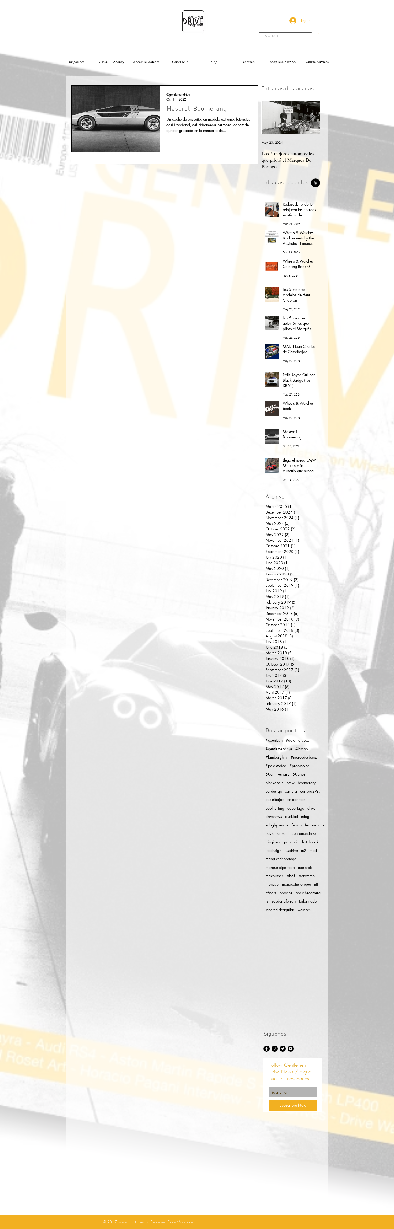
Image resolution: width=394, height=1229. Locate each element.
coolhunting (275, 808)
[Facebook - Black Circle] (266, 1049)
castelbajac (275, 799)
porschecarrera (308, 892)
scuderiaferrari (284, 901)
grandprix (291, 841)
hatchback (310, 841)
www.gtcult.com (131, 1221)
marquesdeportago (281, 858)
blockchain (274, 782)
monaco (272, 884)
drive (311, 808)
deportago (295, 808)
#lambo (301, 748)
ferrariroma (314, 825)
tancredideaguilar (280, 909)
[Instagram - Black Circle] (275, 1049)
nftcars (271, 892)
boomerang (307, 782)
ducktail (291, 816)
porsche (286, 892)
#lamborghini (277, 757)
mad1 (314, 850)
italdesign (273, 850)
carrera (291, 791)
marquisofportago (280, 867)
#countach (274, 740)
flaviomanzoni (277, 833)
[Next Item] (311, 117)
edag (305, 816)
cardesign (274, 791)
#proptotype (299, 765)
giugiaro (273, 841)
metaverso (306, 875)
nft (316, 884)
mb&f (290, 875)
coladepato (296, 799)
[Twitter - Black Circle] (283, 1049)
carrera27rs (310, 791)
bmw (291, 782)
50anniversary (277, 774)
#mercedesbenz (304, 757)
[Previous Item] (269, 117)
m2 (303, 850)
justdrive (291, 850)
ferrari (297, 825)
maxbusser (274, 875)
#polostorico (276, 765)
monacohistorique (296, 884)
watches (304, 909)
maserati (305, 867)
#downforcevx (297, 740)
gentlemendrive (304, 833)
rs (267, 901)
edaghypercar (277, 825)
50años (299, 774)
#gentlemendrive (279, 748)
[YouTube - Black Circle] (291, 1049)
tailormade (308, 901)
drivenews (274, 816)
